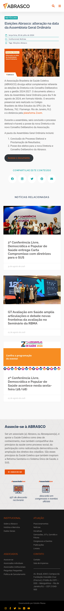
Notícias (23, 39)
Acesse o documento (19, 158)
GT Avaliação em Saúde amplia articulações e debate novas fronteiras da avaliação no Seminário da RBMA (31, 317)
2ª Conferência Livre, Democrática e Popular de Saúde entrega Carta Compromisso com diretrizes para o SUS (29, 249)
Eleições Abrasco (20, 43)
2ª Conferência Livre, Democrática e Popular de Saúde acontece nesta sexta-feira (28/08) (30, 383)
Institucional (14, 39)
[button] (53, 5)
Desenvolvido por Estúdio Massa (32, 603)
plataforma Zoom (33, 113)
